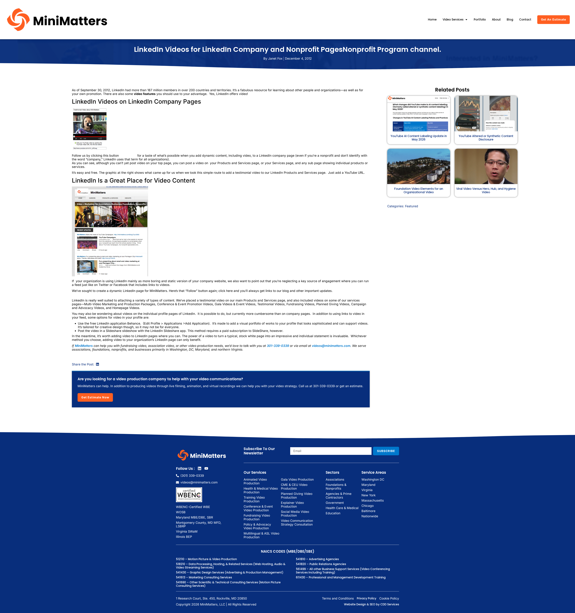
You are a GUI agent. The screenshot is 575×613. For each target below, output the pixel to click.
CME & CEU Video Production (294, 486)
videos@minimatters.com (331, 346)
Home (432, 20)
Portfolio (480, 20)
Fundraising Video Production (257, 517)
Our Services (255, 472)
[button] (97, 364)
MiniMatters (84, 346)
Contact (525, 20)
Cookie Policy (389, 598)
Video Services (453, 20)
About (496, 20)
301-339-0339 (278, 346)
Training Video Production (254, 499)
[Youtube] (206, 468)
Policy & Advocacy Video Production (257, 526)
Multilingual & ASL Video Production (261, 535)
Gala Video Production (297, 479)
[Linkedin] (199, 468)
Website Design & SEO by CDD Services (371, 604)
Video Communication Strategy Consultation (297, 522)
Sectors (332, 472)
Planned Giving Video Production (296, 495)
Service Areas (373, 472)
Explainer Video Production (292, 504)
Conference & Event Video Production (258, 508)
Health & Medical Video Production (261, 490)
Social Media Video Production (295, 513)
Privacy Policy (366, 598)
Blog (510, 20)
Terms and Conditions (338, 598)
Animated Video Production (255, 481)
